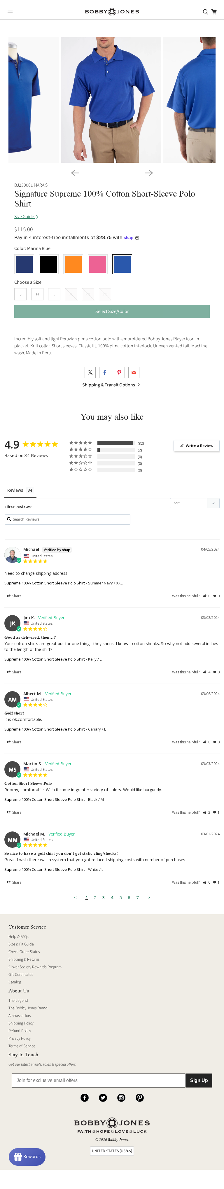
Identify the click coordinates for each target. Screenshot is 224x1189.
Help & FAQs (18, 937)
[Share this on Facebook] (104, 372)
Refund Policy (19, 1031)
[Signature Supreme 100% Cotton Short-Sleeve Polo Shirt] (111, 100)
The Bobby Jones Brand (28, 1008)
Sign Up (199, 1080)
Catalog (14, 982)
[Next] (149, 173)
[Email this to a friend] (133, 372)
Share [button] (16, 595)
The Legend (18, 1001)
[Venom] (73, 264)
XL (71, 294)
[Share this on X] (90, 372)
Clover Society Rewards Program (35, 967)
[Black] (49, 264)
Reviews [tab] (15, 490)
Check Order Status (24, 952)
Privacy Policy (19, 1038)
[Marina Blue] (122, 264)
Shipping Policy (21, 1023)
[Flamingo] (98, 264)
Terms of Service (21, 1046)
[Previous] (75, 173)
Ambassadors (19, 1016)
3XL (105, 294)
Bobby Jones (118, 1139)
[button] (206, 595)
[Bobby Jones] (112, 11)
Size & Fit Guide (21, 944)
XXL (88, 294)
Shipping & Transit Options (109, 385)
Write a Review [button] (200, 445)
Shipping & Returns (24, 959)
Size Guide (24, 216)
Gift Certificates (20, 975)
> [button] (149, 897)
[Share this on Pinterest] (119, 372)
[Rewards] (27, 1157)
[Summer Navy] (24, 264)
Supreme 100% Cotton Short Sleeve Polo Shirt (44, 583)
